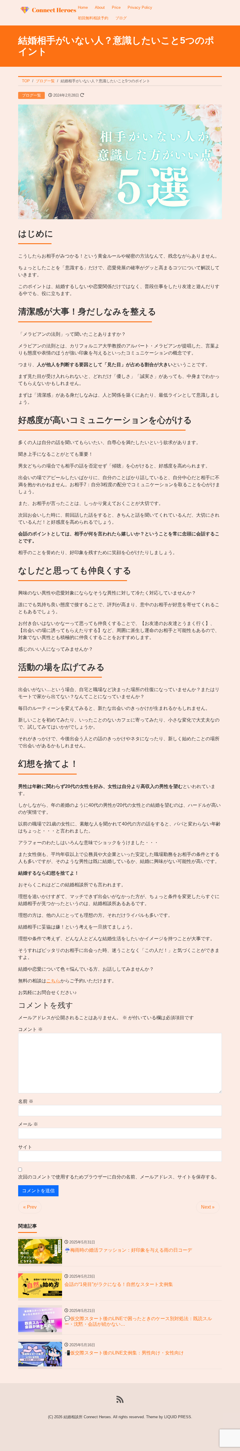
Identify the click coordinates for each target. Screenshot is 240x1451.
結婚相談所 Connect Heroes (87, 1417)
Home (83, 7)
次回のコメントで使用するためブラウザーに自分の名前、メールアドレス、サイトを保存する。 (119, 1176)
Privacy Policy (140, 7)
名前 (25, 1101)
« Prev (30, 1207)
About (100, 7)
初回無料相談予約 (93, 18)
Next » (208, 1207)
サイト (25, 1147)
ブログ (121, 18)
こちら (53, 980)
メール (28, 1124)
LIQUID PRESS (177, 1417)
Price (116, 7)
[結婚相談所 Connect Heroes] (47, 8)
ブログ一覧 (31, 95)
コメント (30, 1029)
